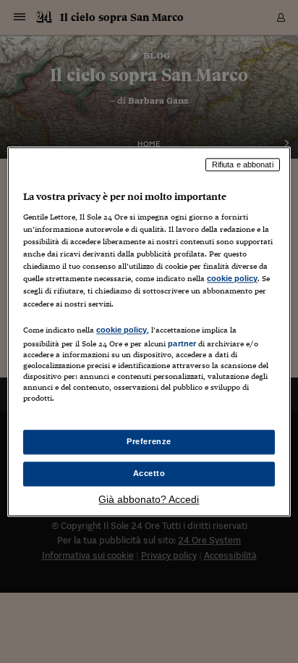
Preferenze (149, 441)
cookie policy (232, 279)
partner (182, 343)
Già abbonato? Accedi (148, 499)
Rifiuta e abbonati (242, 164)
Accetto (149, 473)
